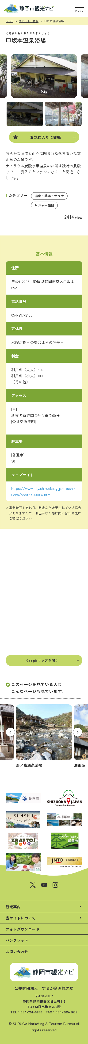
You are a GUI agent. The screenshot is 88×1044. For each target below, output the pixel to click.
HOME (9, 21)
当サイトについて (21, 918)
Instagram (55, 885)
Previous (10, 732)
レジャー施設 (44, 205)
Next (77, 732)
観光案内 (13, 906)
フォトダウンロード (22, 929)
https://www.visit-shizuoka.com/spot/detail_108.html (44, 736)
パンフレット (17, 940)
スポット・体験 (28, 21)
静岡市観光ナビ (29, 8)
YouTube (44, 885)
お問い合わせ (17, 951)
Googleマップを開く (42, 660)
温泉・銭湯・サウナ (49, 195)
